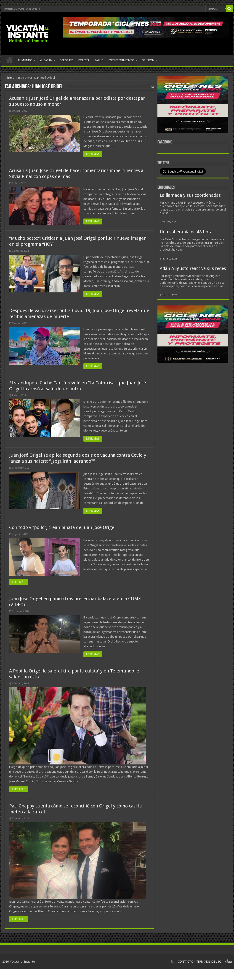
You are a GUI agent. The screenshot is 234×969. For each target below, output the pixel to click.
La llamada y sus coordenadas (190, 195)
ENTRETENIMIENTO (121, 60)
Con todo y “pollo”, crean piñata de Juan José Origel (62, 527)
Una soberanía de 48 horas (187, 232)
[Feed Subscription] (153, 87)
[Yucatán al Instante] (27, 32)
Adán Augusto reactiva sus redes (193, 268)
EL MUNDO (25, 60)
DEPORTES (66, 60)
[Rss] (172, 961)
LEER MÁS (93, 154)
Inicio (8, 77)
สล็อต (228, 961)
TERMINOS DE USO (208, 961)
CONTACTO (185, 961)
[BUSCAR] (229, 8)
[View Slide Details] (192, 105)
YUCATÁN (46, 60)
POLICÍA (84, 60)
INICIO (9, 60)
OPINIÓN (148, 60)
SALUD (99, 60)
